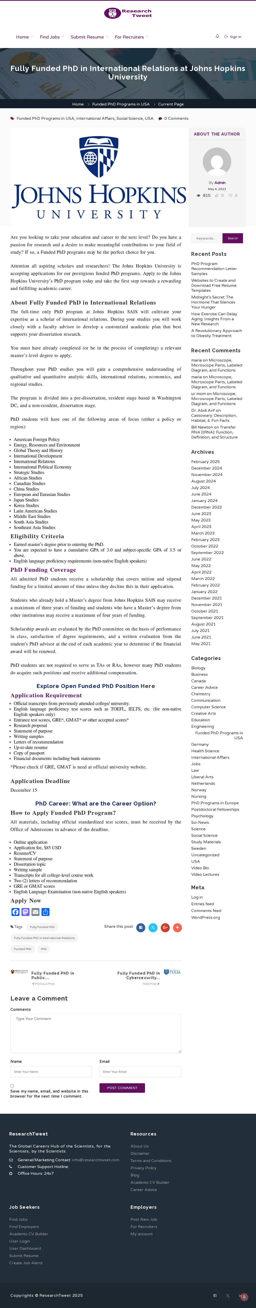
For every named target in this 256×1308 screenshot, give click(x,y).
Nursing (198, 796)
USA (149, 118)
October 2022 (204, 546)
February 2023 (205, 539)
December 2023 (206, 507)
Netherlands (203, 783)
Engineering (202, 726)
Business (199, 674)
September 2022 (207, 552)
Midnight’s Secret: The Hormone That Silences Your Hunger (213, 302)
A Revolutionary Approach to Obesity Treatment (216, 333)
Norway (198, 790)
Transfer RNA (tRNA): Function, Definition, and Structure (214, 432)
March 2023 (203, 533)
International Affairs (95, 118)
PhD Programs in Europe (215, 803)
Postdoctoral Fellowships (215, 809)
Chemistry (200, 694)
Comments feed (206, 910)
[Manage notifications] (244, 1297)
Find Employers (24, 1226)
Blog (134, 1175)
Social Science (129, 118)
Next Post (150, 984)
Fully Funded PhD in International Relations (44, 938)
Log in (197, 897)
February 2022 (205, 585)
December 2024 (206, 468)
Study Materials (206, 842)
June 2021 (201, 637)
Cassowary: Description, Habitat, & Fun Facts (214, 418)
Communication (205, 700)
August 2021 (203, 624)
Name (16, 1061)
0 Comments (176, 118)
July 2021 (200, 630)
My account (141, 1234)
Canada (198, 681)
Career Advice (204, 687)
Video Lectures (205, 874)
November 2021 (206, 604)
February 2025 (205, 461)
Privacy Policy (143, 1168)
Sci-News (200, 822)
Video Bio (200, 868)
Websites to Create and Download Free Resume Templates (213, 285)
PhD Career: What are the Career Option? (95, 803)
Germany (200, 744)
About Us (139, 1146)
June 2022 (201, 559)
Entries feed (202, 904)
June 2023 (201, 513)
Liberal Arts (202, 777)
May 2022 (201, 565)
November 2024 (206, 474)
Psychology (202, 816)
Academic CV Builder (150, 1182)
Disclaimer (140, 1153)
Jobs (195, 764)
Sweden (198, 848)
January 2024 (204, 500)
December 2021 (206, 598)
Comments (20, 1009)
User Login (19, 1241)
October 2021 (204, 611)
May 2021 (201, 643)
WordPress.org (205, 917)
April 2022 (201, 572)
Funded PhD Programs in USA (121, 104)
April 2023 (201, 526)
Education (200, 720)
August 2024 (203, 481)
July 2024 (200, 487)
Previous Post (44, 984)
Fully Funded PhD (42, 927)
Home (22, 37)
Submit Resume (87, 37)
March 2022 (203, 578)
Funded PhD (23, 949)
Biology (198, 668)
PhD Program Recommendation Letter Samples (214, 268)
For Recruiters (129, 37)
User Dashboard (25, 1248)
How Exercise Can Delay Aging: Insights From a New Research (214, 319)
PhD (44, 949)
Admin (220, 182)
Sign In (235, 37)
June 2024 (201, 494)
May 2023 (201, 520)
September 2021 (207, 617)
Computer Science (208, 707)
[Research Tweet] (128, 13)
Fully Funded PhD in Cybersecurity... (139, 975)
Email (105, 1061)
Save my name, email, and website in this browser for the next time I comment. (49, 1093)
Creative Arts (203, 713)
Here (147, 686)
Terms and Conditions (151, 1160)
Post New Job (143, 1219)
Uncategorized (205, 855)
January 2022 (204, 591)
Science (198, 829)
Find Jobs (50, 37)
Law (195, 770)
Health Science (205, 751)
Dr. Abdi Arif (203, 410)
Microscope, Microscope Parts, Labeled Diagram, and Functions (216, 365)
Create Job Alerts (26, 1263)
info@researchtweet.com (95, 1160)
